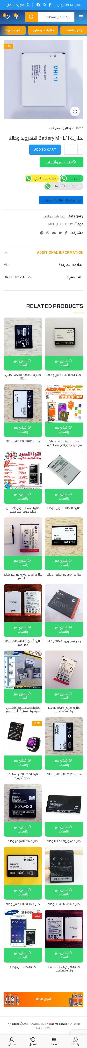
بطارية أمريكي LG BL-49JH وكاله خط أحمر (23, 643)
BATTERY (65, 224)
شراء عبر (74, 178)
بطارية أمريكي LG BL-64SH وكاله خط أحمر (64, 968)
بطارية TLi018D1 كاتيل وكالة (64, 375)
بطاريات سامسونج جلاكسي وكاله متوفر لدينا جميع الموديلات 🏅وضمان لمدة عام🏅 (23, 513)
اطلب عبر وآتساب (59, 162)
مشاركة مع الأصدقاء (67, 186)
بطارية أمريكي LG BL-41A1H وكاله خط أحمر (64, 709)
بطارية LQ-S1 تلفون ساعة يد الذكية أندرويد (23, 776)
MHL (51, 224)
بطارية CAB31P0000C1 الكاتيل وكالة (23, 376)
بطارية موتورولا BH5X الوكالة (64, 841)
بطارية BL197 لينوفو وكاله (23, 841)
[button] (61, 163)
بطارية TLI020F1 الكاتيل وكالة (64, 774)
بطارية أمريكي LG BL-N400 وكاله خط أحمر (23, 576)
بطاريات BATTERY (18, 277)
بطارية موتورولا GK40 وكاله (64, 641)
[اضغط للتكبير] (75, 111)
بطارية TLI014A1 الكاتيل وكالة (64, 574)
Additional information (60, 252)
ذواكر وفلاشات (74, 30)
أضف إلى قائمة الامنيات (58, 200)
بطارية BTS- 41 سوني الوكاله (64, 508)
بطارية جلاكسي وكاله (23, 967)
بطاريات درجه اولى (43, 30)
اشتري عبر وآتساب (62, 363)
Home (79, 128)
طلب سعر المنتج (45, 178)
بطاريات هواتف (60, 128)
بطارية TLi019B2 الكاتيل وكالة (23, 441)
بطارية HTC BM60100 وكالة (64, 904)
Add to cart (45, 149)
